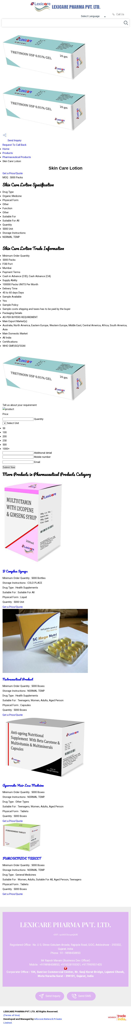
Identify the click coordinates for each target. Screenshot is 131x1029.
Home (6, 148)
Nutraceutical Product (18, 679)
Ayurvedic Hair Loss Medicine (23, 785)
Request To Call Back (14, 144)
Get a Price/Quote (13, 173)
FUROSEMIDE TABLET (22, 858)
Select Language (90, 16)
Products (8, 153)
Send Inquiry (14, 140)
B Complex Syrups (15, 571)
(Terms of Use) (11, 1015)
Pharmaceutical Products (17, 157)
